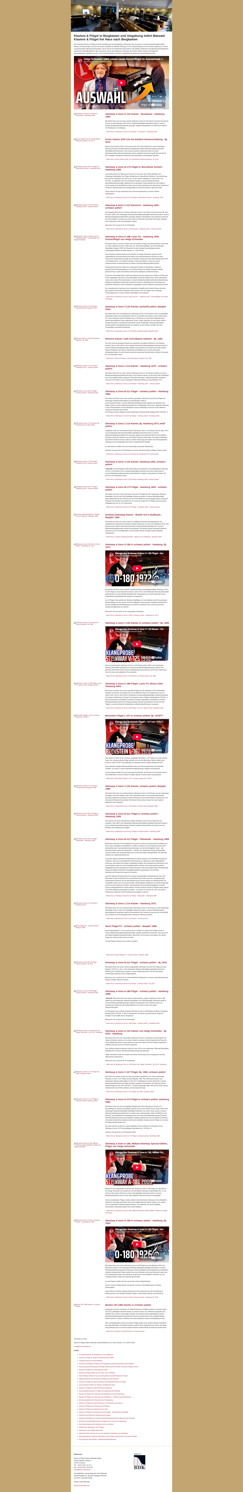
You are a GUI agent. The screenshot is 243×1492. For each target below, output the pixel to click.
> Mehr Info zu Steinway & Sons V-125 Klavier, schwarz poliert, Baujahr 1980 (131, 806)
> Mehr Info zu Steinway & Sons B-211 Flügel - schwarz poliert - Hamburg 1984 (132, 416)
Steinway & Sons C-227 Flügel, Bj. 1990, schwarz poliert (135, 1072)
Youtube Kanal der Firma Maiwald (90, 1361)
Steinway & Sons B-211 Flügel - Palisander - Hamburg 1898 (137, 839)
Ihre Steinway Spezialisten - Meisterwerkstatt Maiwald (97, 1439)
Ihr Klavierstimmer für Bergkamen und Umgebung (96, 1355)
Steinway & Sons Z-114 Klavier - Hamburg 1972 (130, 903)
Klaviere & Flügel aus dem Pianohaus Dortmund (95, 1388)
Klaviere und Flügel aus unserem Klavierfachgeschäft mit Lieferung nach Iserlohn (107, 1418)
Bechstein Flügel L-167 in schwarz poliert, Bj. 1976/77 (134, 715)
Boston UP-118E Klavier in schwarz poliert (128, 1305)
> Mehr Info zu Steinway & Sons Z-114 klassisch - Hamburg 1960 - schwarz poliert (133, 229)
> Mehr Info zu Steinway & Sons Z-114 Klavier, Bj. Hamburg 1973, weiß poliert (131, 454)
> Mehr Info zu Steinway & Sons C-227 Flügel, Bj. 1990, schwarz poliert (129, 1092)
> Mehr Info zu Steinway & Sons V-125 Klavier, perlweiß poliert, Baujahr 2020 (131, 331)
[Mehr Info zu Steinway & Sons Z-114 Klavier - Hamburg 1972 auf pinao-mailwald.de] (88, 905)
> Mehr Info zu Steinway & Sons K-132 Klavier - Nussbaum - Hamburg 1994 (131, 132)
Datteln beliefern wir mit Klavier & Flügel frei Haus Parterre (99, 1379)
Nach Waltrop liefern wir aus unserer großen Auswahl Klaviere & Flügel (103, 1376)
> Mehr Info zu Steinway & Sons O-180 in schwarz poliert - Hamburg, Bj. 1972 (131, 615)
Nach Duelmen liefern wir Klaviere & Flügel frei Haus (97, 1385)
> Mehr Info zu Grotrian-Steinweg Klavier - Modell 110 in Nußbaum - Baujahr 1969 (133, 537)
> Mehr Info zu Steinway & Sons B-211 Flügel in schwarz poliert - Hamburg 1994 (132, 831)
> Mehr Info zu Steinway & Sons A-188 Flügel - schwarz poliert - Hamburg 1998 (132, 1023)
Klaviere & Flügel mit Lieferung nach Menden (94, 1406)
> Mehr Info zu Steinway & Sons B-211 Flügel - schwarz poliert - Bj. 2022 (130, 983)
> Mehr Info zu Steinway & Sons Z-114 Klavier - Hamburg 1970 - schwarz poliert (132, 384)
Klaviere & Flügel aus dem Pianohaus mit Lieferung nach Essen (101, 1403)
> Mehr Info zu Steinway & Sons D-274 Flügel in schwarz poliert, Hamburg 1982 (132, 1136)
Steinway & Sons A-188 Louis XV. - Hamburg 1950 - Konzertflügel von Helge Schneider (132, 238)
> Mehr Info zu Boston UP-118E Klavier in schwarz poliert (124, 1331)
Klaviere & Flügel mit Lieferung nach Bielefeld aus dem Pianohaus (102, 1394)
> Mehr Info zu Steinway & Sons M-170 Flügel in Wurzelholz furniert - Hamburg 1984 (134, 197)
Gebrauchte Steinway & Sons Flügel (91, 1427)
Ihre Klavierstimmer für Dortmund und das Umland (96, 1424)
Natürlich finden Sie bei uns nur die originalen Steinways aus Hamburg (103, 1433)
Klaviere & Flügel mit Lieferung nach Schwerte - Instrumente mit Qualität (103, 1412)
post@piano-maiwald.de (82, 1346)
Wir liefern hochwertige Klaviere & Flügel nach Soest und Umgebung (102, 1421)
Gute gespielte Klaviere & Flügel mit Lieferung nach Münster (99, 1391)
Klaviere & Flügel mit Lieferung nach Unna (93, 1409)
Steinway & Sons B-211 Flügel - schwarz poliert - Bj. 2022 (136, 962)
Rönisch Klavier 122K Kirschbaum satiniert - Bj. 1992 (134, 339)
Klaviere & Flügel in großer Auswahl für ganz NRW (96, 1358)
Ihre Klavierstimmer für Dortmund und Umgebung (96, 1400)
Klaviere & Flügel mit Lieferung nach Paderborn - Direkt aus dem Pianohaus (105, 1397)
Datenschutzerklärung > (82, 1485)
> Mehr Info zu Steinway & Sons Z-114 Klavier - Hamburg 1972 (126, 918)
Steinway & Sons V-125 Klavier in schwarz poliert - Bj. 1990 (137, 623)
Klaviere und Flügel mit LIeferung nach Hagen (95, 1415)
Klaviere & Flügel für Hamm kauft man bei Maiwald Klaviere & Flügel (102, 1382)
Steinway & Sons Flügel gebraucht (91, 1430)
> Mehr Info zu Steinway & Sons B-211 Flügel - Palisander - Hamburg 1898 (131, 896)
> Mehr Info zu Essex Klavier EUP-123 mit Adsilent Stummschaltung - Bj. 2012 (132, 159)
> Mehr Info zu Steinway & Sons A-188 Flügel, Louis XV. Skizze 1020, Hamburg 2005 (134, 708)
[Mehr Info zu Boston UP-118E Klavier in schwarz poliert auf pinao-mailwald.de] (88, 1306)
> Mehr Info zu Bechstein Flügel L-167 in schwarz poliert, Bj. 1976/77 (128, 778)
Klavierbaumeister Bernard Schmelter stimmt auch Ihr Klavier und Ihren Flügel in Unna (108, 1367)
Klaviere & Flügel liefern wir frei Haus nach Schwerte (97, 1373)
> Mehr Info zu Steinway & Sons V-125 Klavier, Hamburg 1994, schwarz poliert (132, 479)
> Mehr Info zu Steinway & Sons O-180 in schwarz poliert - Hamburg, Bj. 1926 (131, 1297)
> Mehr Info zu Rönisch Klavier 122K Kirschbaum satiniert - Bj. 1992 (128, 358)
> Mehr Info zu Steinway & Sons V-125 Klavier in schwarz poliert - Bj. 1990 (130, 676)
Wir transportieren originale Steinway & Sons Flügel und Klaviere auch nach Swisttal (108, 1436)
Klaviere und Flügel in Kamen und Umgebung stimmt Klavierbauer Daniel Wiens (106, 1364)
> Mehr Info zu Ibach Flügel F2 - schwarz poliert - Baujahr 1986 (126, 955)
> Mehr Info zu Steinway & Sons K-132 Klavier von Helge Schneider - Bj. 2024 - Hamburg (135, 1064)
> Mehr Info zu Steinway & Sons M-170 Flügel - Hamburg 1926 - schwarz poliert (132, 507)
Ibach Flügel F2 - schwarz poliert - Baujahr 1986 (131, 926)
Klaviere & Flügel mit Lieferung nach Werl (93, 1370)
